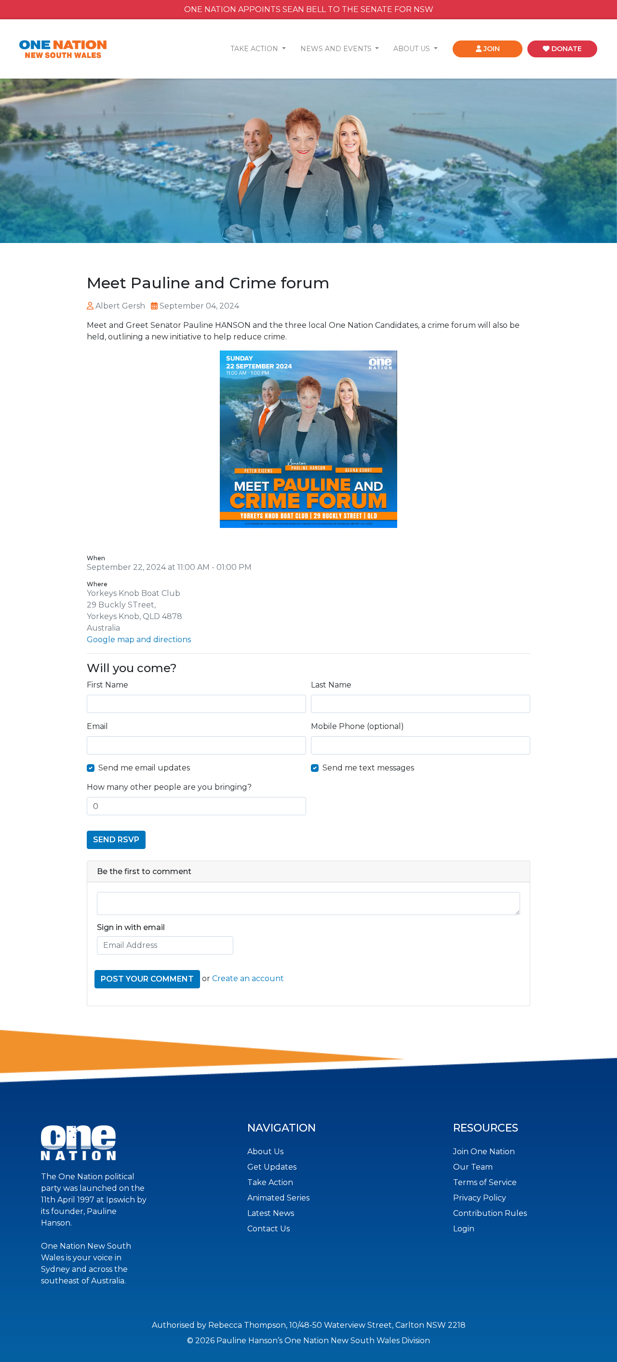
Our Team (473, 1167)
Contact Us (268, 1228)
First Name (107, 684)
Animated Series (278, 1197)
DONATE (566, 48)
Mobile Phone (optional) (357, 726)
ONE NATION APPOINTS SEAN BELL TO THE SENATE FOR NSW (308, 9)
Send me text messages (368, 767)
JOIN (491, 48)
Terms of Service (485, 1182)
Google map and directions (139, 639)
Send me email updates (144, 767)
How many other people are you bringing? (169, 787)
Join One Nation (484, 1151)
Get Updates (271, 1167)
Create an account (248, 978)
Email (97, 726)
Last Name (331, 684)
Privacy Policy (479, 1197)
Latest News (270, 1213)
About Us (265, 1151)
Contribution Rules (490, 1213)
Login (463, 1228)
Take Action (270, 1182)
